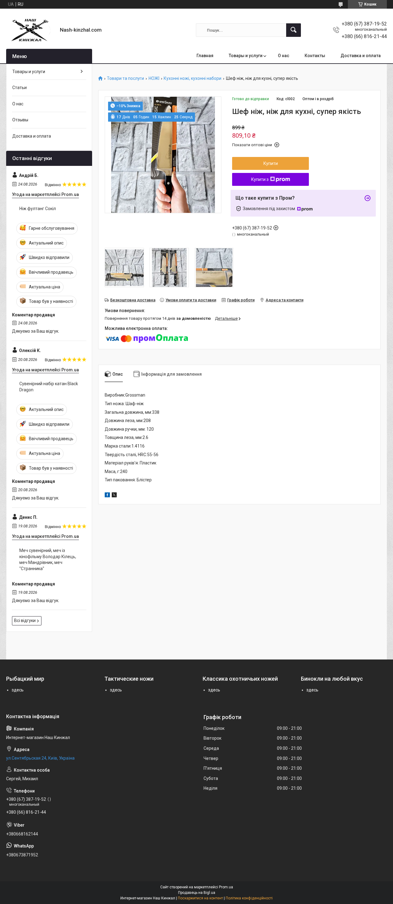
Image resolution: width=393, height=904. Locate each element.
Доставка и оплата (360, 55)
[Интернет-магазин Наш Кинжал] (30, 30)
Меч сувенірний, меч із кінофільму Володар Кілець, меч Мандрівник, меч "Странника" (47, 559)
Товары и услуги (246, 55)
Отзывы (20, 119)
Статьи (19, 87)
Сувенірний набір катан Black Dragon (48, 386)
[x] (114, 495)
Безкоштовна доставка (132, 300)
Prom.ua (226, 887)
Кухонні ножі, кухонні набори (192, 78)
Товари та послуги (125, 78)
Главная (204, 55)
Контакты (315, 55)
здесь (18, 689)
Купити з (260, 179)
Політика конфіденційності (249, 898)
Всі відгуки (25, 620)
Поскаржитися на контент (200, 898)
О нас (283, 55)
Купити (270, 163)
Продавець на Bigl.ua (196, 892)
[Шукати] (293, 30)
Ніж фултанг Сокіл (37, 208)
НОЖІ (154, 78)
